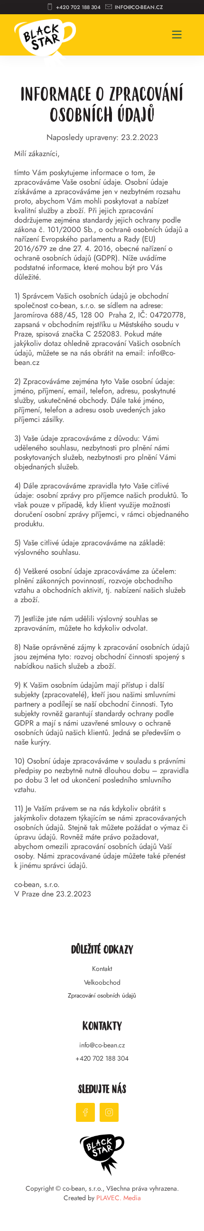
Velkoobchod (102, 982)
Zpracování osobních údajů (102, 995)
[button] (177, 34)
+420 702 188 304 (102, 1058)
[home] (45, 40)
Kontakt (101, 968)
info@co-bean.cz (102, 1045)
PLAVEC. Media (118, 1198)
